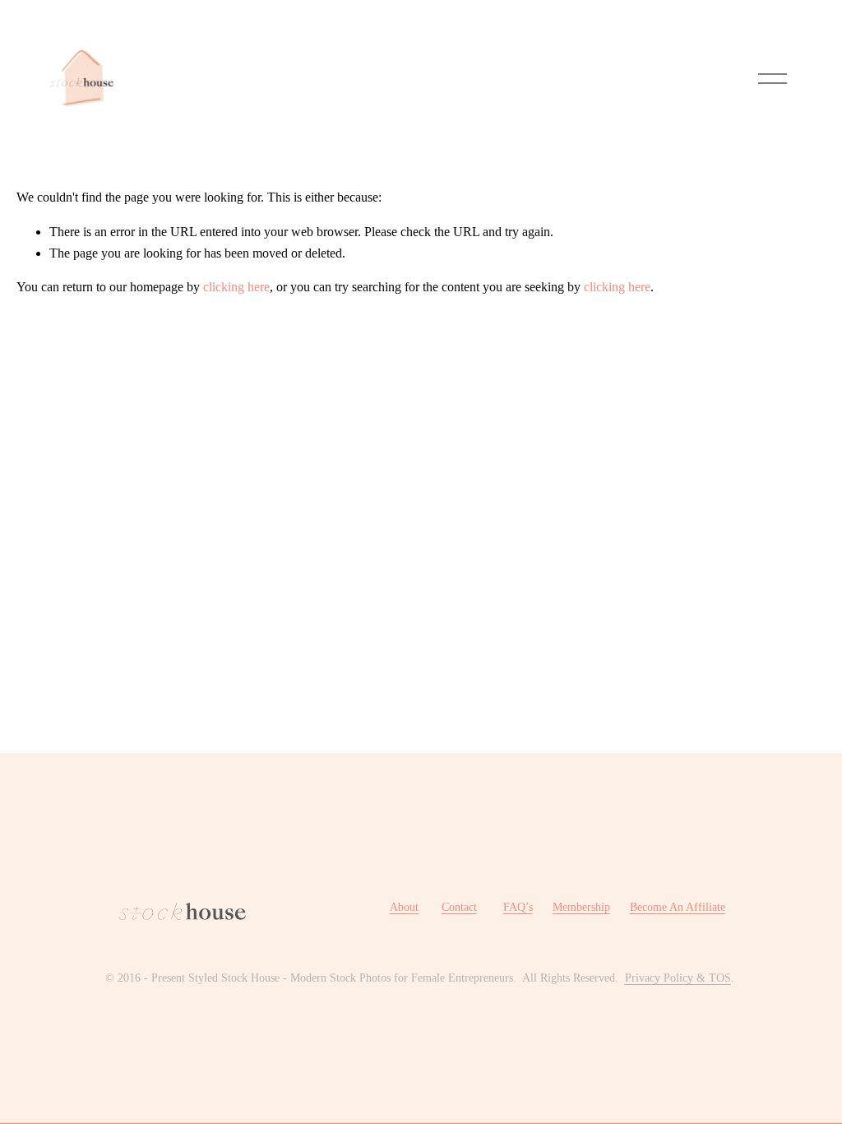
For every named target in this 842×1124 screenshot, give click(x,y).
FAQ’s (518, 906)
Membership (581, 906)
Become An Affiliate (677, 906)
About (404, 906)
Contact (459, 906)
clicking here (236, 287)
